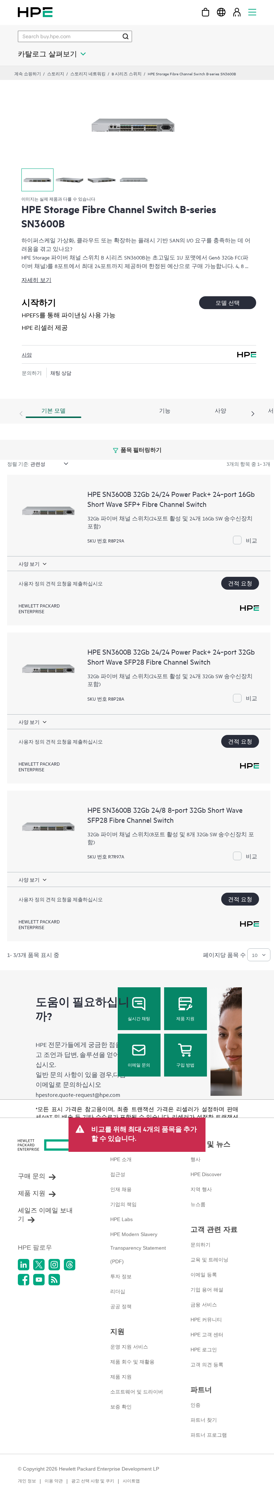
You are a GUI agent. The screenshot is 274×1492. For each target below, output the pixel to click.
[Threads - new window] (69, 1264)
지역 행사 (201, 1189)
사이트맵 (131, 1480)
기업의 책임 (123, 1204)
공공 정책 (121, 1306)
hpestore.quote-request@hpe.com (78, 1094)
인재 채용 (121, 1189)
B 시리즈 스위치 (127, 73)
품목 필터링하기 (141, 449)
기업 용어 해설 (207, 1289)
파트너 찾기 (204, 1420)
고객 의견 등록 (207, 1364)
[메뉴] (252, 12)
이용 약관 (54, 1480)
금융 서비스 (204, 1304)
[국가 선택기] (221, 12)
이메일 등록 (204, 1274)
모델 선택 (227, 302)
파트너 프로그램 (209, 1435)
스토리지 (55, 73)
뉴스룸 (198, 1204)
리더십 (117, 1291)
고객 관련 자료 (214, 1229)
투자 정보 (121, 1276)
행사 (196, 1159)
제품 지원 (185, 1018)
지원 (117, 1331)
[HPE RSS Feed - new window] (54, 1279)
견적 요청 (240, 583)
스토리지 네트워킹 (88, 73)
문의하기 (200, 1244)
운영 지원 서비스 (129, 1347)
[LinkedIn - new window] (23, 1264)
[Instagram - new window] (54, 1264)
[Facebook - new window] (23, 1279)
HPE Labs (121, 1219)
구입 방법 (185, 1065)
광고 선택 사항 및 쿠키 (92, 1480)
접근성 (117, 1174)
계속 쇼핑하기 (27, 73)
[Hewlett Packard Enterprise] (35, 12)
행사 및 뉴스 (210, 1144)
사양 (27, 354)
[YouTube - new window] (39, 1279)
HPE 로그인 (204, 1349)
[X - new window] (39, 1264)
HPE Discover (206, 1174)
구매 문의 (31, 1176)
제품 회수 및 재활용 (132, 1362)
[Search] (125, 36)
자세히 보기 (36, 279)
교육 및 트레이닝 (209, 1259)
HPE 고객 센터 (207, 1334)
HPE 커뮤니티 (206, 1319)
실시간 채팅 (139, 1018)
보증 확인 (121, 1407)
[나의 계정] (237, 12)
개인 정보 (27, 1480)
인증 (196, 1405)
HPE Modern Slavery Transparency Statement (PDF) (138, 1247)
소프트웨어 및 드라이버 (136, 1392)
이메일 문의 (139, 1065)
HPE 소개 (121, 1159)
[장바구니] (205, 12)
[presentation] (253, 414)
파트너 (201, 1389)
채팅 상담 (60, 372)
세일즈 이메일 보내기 (45, 1215)
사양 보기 (29, 563)
